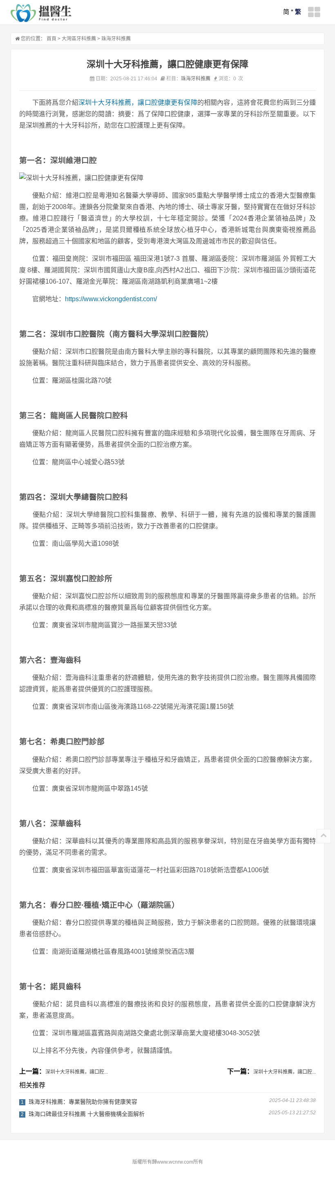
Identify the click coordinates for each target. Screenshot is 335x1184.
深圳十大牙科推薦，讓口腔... (76, 1072)
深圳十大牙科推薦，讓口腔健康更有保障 (137, 102)
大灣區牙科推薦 (79, 39)
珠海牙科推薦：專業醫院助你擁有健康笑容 (83, 1101)
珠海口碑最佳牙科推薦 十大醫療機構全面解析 (87, 1114)
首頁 (51, 39)
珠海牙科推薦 (116, 39)
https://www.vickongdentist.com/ (111, 298)
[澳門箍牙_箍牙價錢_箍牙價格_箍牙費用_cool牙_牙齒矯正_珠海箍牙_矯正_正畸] (41, 13)
